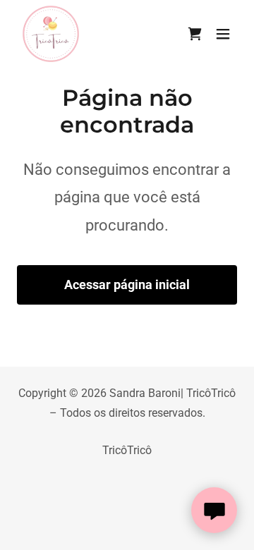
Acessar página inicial (127, 284)
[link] (51, 34)
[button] (223, 34)
